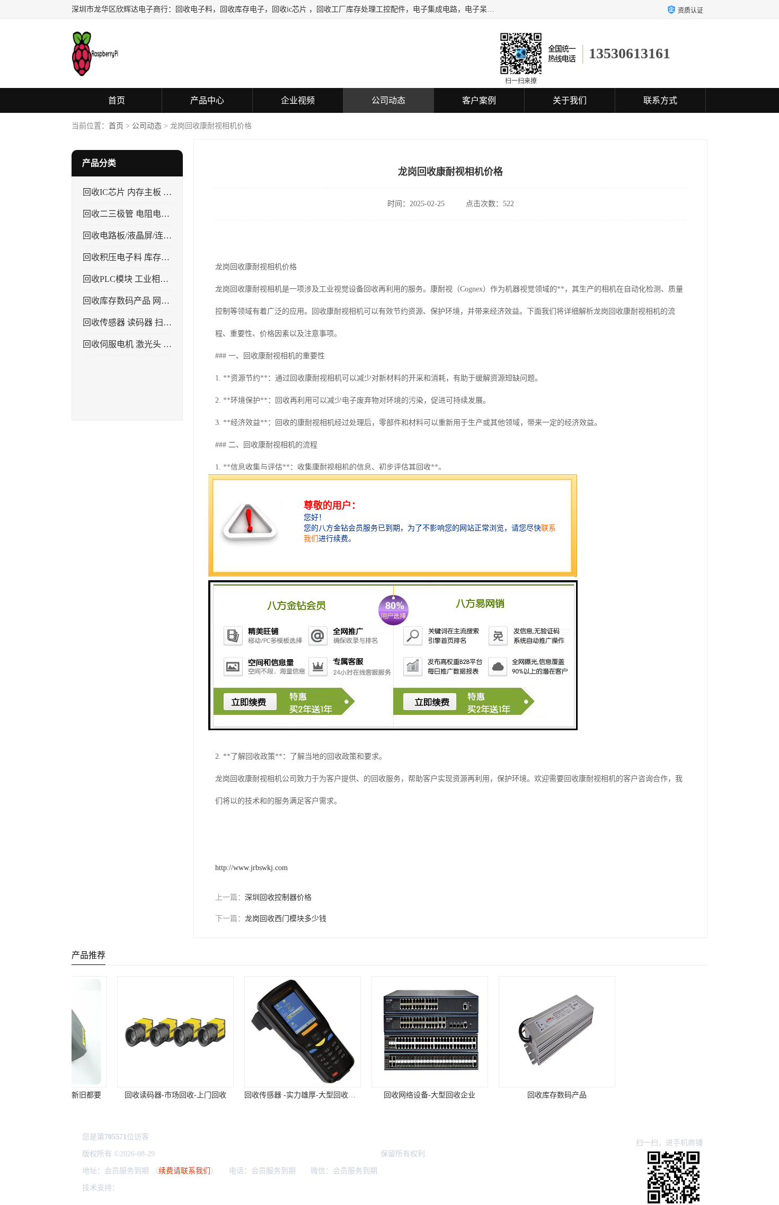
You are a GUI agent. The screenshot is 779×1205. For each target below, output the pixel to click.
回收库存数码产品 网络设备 (135, 300)
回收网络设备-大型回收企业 (390, 1095)
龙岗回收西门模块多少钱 (285, 919)
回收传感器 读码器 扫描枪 (131, 322)
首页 (116, 100)
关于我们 (570, 100)
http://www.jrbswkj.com (251, 868)
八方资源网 (139, 1188)
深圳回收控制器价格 (278, 897)
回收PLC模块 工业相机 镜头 (135, 278)
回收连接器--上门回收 (644, 1095)
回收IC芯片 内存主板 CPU (131, 192)
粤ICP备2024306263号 (192, 1154)
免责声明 (175, 1188)
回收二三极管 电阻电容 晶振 (136, 213)
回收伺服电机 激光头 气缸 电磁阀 (145, 344)
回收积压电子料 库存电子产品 (139, 257)
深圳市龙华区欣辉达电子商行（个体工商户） (304, 1154)
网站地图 (246, 1188)
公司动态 (388, 100)
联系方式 (660, 100)
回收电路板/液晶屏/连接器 (131, 235)
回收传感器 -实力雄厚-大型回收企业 (263, 1095)
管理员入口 (210, 1188)
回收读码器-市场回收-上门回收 (135, 1095)
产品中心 (207, 100)
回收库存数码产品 (516, 1095)
